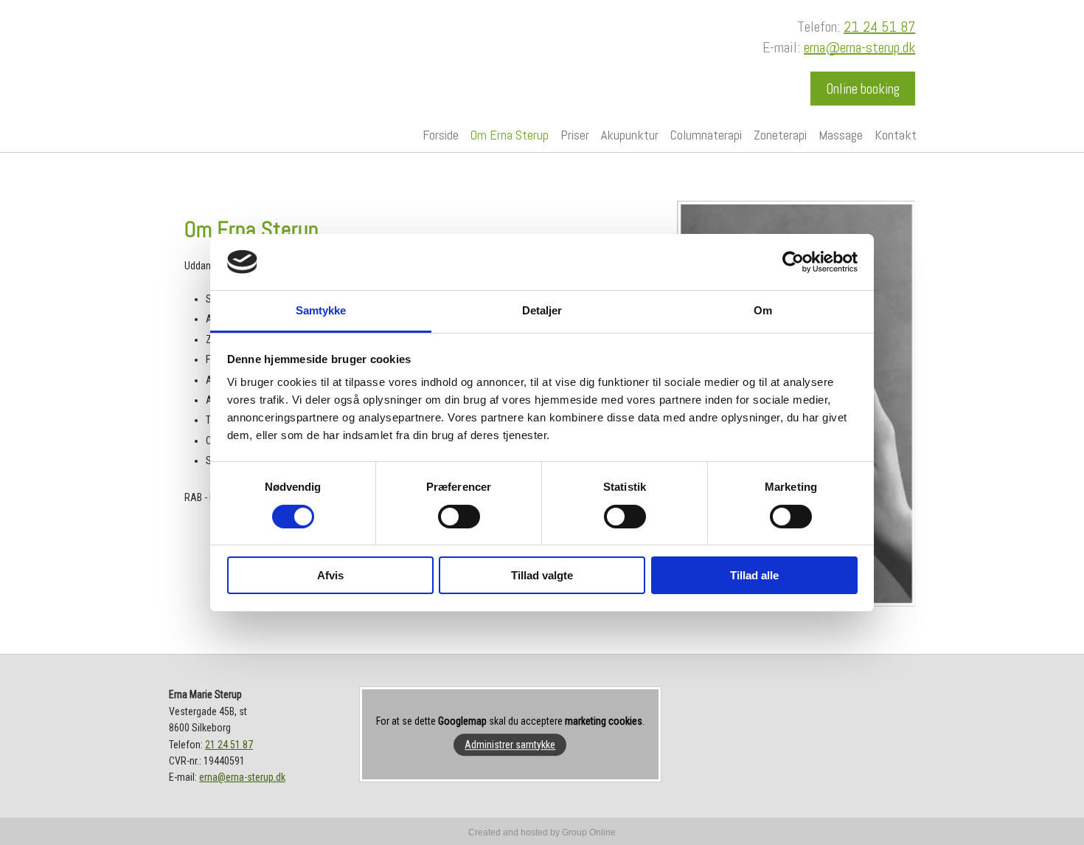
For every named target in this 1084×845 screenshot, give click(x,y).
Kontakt (896, 134)
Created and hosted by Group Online (542, 832)
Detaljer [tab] (542, 310)
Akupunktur (630, 134)
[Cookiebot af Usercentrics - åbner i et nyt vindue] (793, 262)
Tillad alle (754, 575)
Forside (441, 134)
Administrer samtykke (510, 745)
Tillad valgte (542, 575)
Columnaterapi (706, 134)
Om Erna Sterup (509, 134)
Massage (841, 134)
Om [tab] (763, 310)
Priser (574, 134)
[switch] (459, 516)
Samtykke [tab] (321, 310)
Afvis (330, 575)
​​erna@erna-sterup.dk (859, 47)
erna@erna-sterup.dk (242, 777)
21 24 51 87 (879, 26)
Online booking (863, 89)
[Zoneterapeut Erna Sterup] (256, 58)
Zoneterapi (780, 134)
